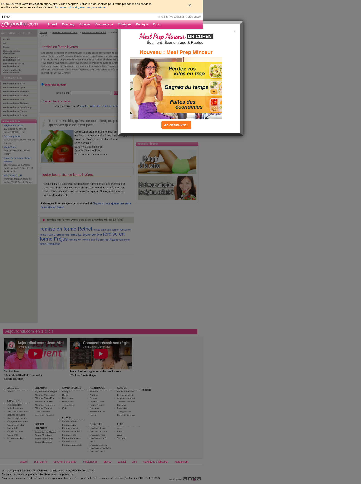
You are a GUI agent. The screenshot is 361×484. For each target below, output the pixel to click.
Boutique (142, 24)
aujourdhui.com (20, 24)
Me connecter (177, 16)
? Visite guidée (193, 16)
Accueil (52, 24)
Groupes (84, 24)
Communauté (104, 24)
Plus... (157, 24)
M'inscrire (163, 16)
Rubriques (124, 24)
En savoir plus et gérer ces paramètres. (81, 7)
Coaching (68, 24)
